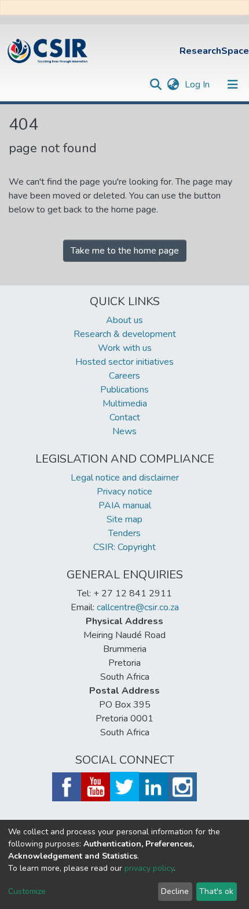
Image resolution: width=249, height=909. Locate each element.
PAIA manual (124, 505)
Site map (124, 519)
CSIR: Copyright (124, 547)
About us (124, 320)
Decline (175, 891)
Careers (124, 375)
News (124, 431)
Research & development (125, 334)
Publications (124, 389)
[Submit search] (155, 84)
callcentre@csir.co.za (138, 607)
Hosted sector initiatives (124, 361)
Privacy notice (124, 491)
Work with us (125, 348)
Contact (124, 417)
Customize (27, 891)
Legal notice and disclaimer (125, 477)
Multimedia (124, 403)
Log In (198, 84)
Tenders (124, 533)
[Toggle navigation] (233, 84)
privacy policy (149, 868)
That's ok (216, 891)
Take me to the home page (125, 250)
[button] (172, 84)
